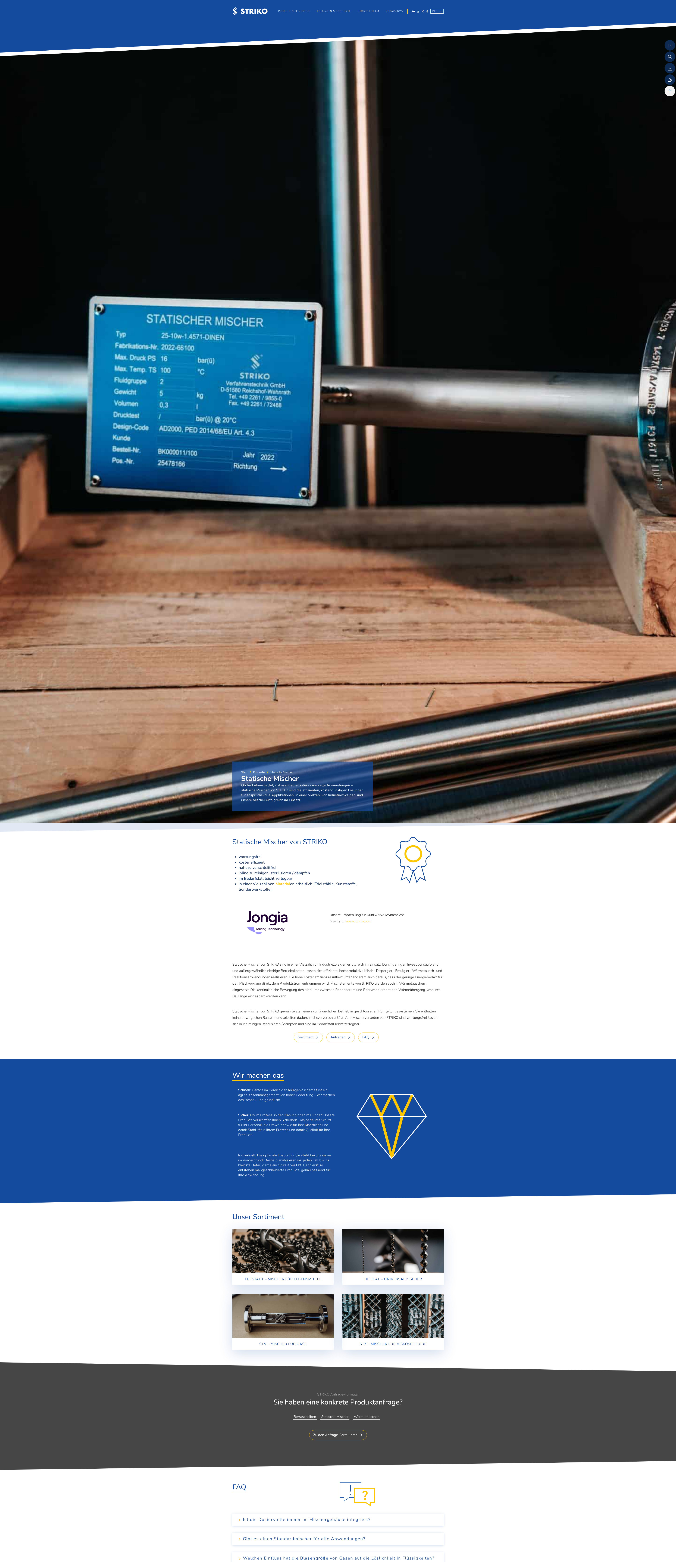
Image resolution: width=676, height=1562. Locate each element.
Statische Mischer (260, 842)
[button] (333, 11)
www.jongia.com (358, 921)
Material (283, 884)
